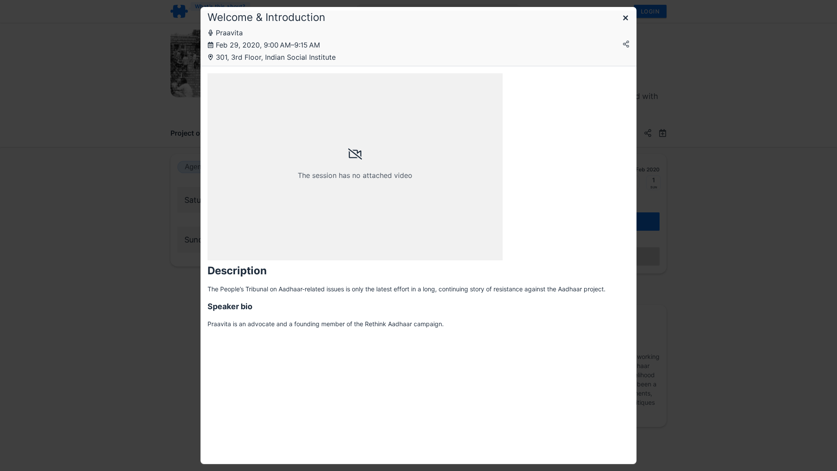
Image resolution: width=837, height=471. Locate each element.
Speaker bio (230, 306)
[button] (625, 18)
